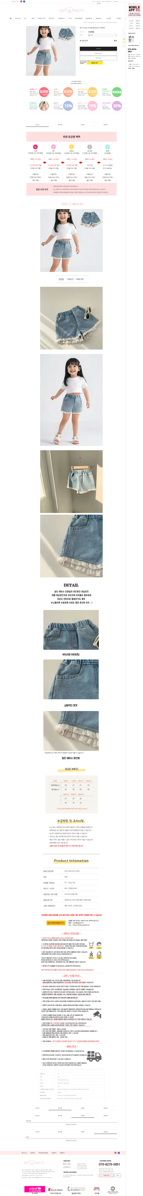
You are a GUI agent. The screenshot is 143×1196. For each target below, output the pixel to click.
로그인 (93, 1)
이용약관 (32, 1152)
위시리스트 (98, 58)
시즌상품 (118, 18)
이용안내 (54, 1152)
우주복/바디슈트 (41, 18)
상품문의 (105, 124)
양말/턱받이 (98, 18)
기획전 (32, 18)
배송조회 (138, 25)
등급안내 (138, 28)
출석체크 (138, 20)
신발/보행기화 (88, 18)
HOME (84, 22)
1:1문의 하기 (106, 1175)
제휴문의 (62, 1152)
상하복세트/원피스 (91, 22)
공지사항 (131, 20)
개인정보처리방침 (43, 1152)
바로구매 (98, 48)
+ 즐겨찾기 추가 (15, 1)
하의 (98, 22)
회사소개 (24, 1152)
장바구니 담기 (98, 53)
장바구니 (131, 25)
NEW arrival (17, 18)
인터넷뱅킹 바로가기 (67, 1167)
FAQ (117, 1175)
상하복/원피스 (61, 18)
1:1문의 (131, 23)
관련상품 (60, 124)
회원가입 (99, 1)
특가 (25, 18)
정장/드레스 (51, 18)
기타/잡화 (108, 18)
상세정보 (37, 124)
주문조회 (110, 1)
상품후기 (138, 23)
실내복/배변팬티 (79, 18)
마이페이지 (131, 28)
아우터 (70, 18)
